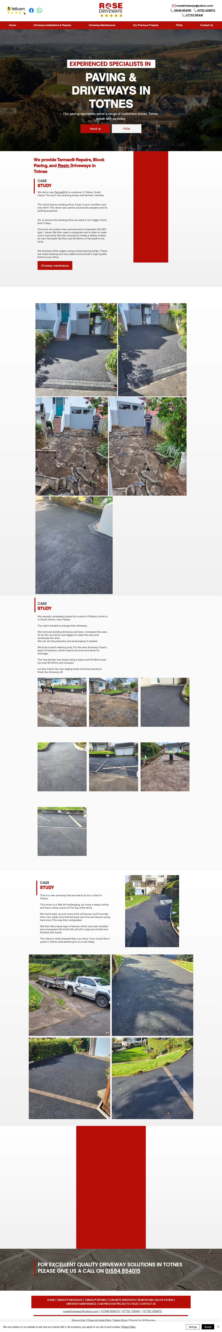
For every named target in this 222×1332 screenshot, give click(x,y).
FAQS (134, 1304)
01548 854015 (110, 1311)
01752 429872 (152, 1311)
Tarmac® (59, 192)
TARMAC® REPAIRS (95, 1300)
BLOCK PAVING (164, 1300)
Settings (193, 1326)
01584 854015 (122, 1270)
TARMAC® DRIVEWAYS (70, 1300)
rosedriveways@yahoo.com (194, 6)
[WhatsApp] (39, 10)
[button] (52, 25)
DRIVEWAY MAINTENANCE (81, 1304)
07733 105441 (131, 1311)
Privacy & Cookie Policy (99, 1320)
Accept (207, 1326)
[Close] (218, 1326)
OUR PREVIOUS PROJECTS (113, 1304)
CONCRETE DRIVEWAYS (122, 1300)
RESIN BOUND (146, 1300)
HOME (50, 1300)
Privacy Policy (128, 1326)
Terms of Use (78, 1320)
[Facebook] (31, 10)
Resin (64, 165)
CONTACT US (148, 1304)
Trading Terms (120, 1320)
